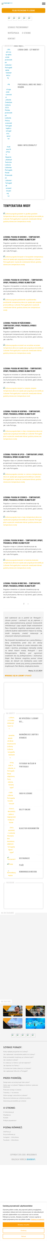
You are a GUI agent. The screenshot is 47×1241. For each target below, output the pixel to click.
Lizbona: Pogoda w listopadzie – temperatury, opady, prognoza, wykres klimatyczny (23, 281)
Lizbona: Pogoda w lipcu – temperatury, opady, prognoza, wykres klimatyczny (23, 455)
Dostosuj (23, 1230)
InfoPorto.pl (7, 1132)
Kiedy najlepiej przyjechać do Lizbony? (15, 1051)
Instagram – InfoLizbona (11, 1137)
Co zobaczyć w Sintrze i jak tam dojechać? (17, 1063)
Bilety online (24, 809)
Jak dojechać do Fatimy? (11, 1065)
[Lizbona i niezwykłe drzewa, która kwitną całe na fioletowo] (12, 1023)
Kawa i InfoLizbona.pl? (27, 145)
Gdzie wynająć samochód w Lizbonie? (15, 1095)
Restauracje (24, 858)
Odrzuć (23, 1236)
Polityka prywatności (37, 1219)
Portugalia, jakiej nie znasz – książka (30, 85)
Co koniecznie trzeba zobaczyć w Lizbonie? (17, 1068)
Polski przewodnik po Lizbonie (23, 10)
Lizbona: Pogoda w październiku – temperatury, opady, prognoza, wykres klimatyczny (19, 325)
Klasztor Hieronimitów (29, 828)
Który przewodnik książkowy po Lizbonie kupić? (18, 1057)
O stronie (26, 32)
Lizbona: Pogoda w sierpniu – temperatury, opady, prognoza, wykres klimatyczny (21, 412)
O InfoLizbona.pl (8, 1112)
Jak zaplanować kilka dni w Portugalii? (15, 1071)
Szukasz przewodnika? (18, 27)
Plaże (21, 865)
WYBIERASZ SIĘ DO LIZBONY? (18, 675)
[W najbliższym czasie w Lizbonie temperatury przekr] (12, 988)
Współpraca (13, 32)
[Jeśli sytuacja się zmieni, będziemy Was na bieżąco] (12, 946)
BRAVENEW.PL (31, 1159)
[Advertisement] (23, 696)
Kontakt (11, 38)
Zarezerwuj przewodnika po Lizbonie (14, 1101)
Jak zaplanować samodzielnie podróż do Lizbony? (19, 1054)
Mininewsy (14, 45)
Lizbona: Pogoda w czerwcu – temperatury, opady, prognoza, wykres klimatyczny (21, 498)
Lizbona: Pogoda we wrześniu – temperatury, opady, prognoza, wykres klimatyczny (22, 369)
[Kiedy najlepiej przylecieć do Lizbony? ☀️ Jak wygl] (12, 967)
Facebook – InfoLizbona (10, 1140)
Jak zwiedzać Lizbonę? (10, 1060)
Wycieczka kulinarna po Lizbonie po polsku (17, 1098)
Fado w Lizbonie (25, 793)
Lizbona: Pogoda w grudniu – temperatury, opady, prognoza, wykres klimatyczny (21, 238)
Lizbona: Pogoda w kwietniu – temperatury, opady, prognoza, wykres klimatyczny (21, 584)
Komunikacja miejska (28, 871)
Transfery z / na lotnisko (11, 1092)
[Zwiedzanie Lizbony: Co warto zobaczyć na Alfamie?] (12, 1011)
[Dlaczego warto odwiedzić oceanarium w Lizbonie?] (35, 1023)
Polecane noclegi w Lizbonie (12, 1090)
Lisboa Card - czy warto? (28, 49)
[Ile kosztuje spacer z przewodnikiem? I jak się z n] (12, 925)
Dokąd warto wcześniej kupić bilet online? (16, 1082)
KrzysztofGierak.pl (9, 1134)
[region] (23, 1221)
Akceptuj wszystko (23, 1225)
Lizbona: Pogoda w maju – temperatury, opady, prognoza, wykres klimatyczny (23, 541)
